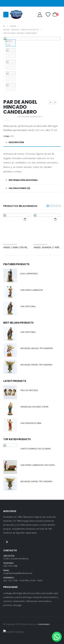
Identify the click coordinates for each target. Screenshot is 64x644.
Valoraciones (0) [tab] (19, 188)
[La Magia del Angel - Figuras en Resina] (16, 14)
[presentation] (56, 65)
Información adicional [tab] (23, 180)
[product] (16, 227)
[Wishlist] (48, 14)
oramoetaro (44, 624)
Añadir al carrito (25, 219)
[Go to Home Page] (4, 26)
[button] (47, 206)
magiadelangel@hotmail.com (17, 573)
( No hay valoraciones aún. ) (30, 116)
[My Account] (39, 14)
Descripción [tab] (16, 142)
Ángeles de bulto (10, 244)
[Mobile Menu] (6, 14)
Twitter (7, 542)
